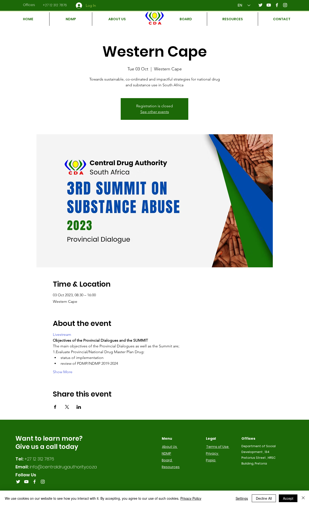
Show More (62, 372)
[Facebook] (277, 5)
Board (167, 460)
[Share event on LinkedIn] (79, 407)
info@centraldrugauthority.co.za (63, 467)
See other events (154, 111)
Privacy (212, 453)
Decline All (264, 498)
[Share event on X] (67, 407)
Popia (211, 460)
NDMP (166, 453)
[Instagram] (285, 5)
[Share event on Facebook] (55, 407)
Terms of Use (217, 446)
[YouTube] (268, 5)
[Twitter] (260, 5)
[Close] (303, 498)
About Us (170, 446)
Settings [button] (242, 498)
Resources (171, 467)
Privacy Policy (190, 498)
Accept (288, 498)
